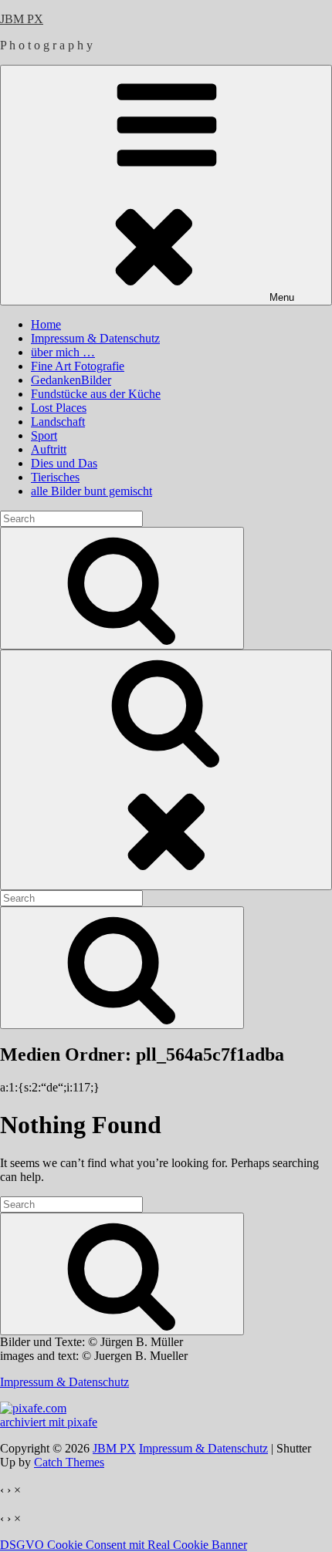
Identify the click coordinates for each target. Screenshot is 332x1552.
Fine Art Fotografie (77, 366)
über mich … (63, 352)
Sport (44, 435)
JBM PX (21, 18)
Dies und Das (64, 463)
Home (46, 324)
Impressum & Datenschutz (95, 338)
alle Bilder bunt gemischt (91, 491)
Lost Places (58, 407)
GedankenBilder (71, 379)
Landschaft (58, 421)
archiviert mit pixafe (48, 1422)
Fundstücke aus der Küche (96, 393)
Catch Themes (69, 1462)
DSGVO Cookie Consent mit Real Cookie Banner (123, 1544)
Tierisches (55, 477)
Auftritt (48, 449)
